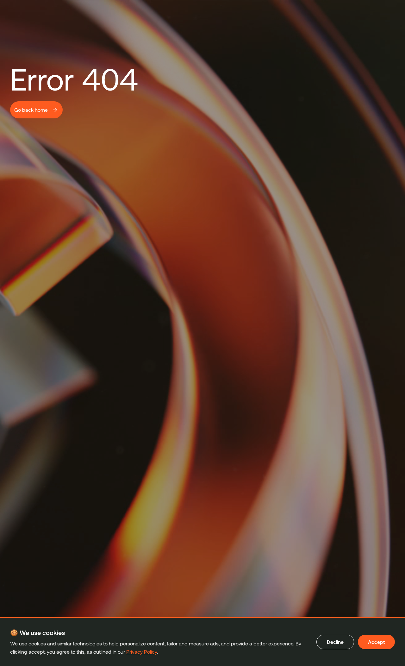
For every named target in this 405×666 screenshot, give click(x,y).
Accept (376, 642)
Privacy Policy (141, 652)
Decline (335, 642)
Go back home (31, 110)
